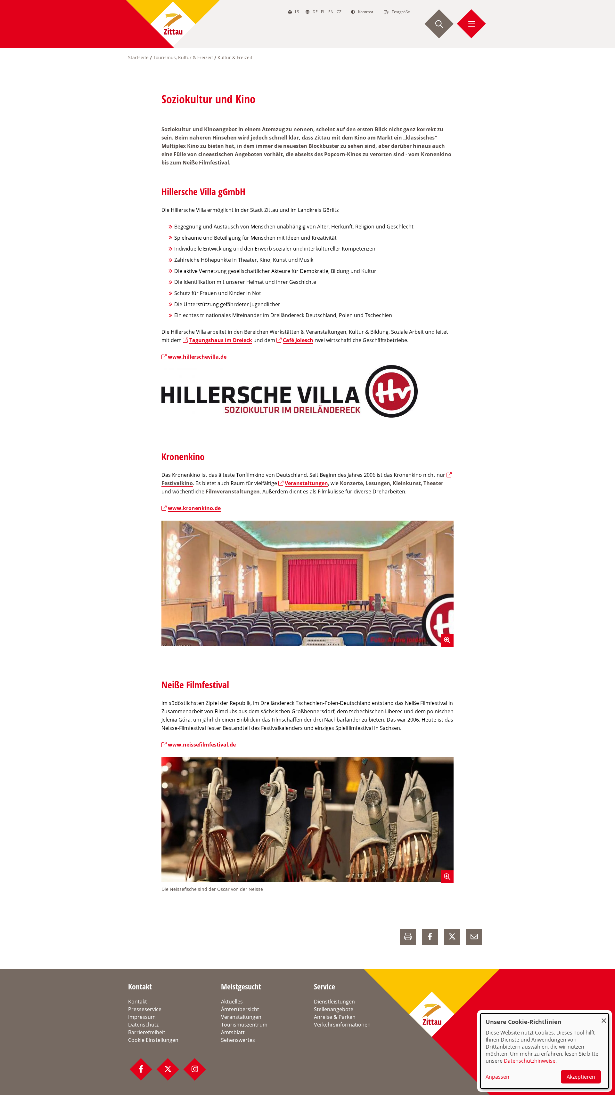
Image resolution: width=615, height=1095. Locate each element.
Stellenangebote (333, 1009)
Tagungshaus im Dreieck (220, 340)
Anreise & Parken (335, 1016)
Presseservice (144, 1009)
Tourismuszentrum (244, 1024)
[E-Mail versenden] (474, 937)
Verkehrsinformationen (342, 1024)
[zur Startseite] (173, 24)
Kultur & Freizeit (234, 57)
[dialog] (544, 1051)
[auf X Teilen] (452, 937)
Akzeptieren (581, 1076)
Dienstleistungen (334, 1001)
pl (323, 11)
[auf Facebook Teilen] (430, 937)
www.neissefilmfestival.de (202, 744)
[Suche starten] (439, 24)
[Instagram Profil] (195, 1069)
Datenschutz (143, 1024)
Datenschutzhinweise (529, 1060)
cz (339, 11)
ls (297, 11)
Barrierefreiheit (146, 1032)
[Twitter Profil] (168, 1069)
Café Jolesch (298, 340)
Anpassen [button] (497, 1076)
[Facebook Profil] (141, 1069)
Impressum (142, 1016)
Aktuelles (232, 1001)
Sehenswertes (238, 1039)
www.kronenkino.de (194, 508)
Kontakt (137, 1001)
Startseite (138, 57)
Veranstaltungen (306, 483)
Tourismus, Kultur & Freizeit (183, 57)
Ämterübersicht (240, 1009)
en (330, 11)
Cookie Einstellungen (153, 1039)
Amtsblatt (233, 1032)
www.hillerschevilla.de (197, 356)
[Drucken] (408, 937)
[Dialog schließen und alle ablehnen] (604, 1017)
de (315, 11)
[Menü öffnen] (471, 24)
